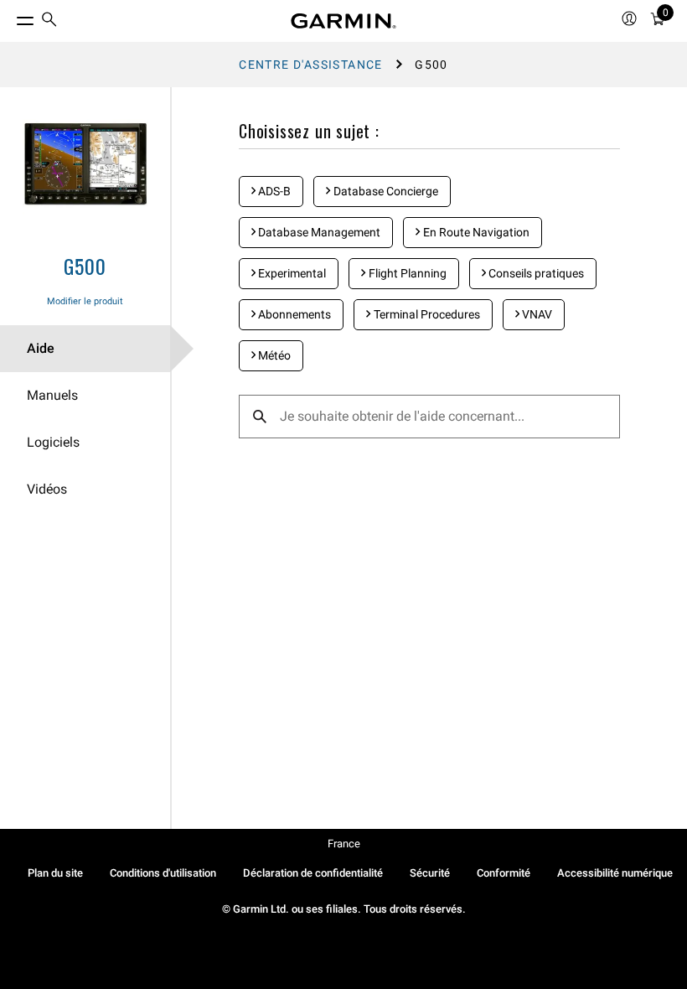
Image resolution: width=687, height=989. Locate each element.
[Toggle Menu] (10, 17)
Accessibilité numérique (615, 873)
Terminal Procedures (425, 314)
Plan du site (55, 873)
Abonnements (293, 314)
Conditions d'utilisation (163, 873)
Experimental (291, 273)
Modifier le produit (85, 301)
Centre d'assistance (311, 64)
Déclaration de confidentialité (313, 873)
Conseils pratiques (535, 273)
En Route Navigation (475, 232)
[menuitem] (49, 21)
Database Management (318, 232)
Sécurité (430, 873)
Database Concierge (384, 191)
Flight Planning (406, 273)
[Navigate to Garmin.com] (343, 21)
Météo (273, 355)
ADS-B (273, 191)
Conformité (503, 873)
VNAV (535, 314)
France (344, 843)
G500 (85, 266)
